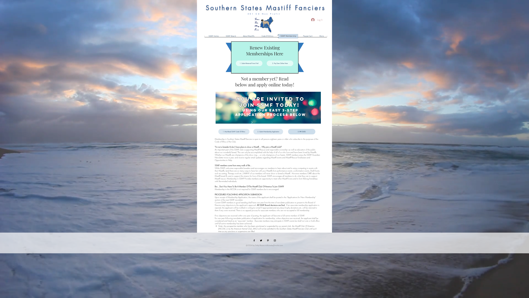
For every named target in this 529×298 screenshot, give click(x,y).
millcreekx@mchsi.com (274, 245)
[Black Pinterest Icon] (268, 240)
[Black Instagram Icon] (274, 240)
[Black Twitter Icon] (261, 240)
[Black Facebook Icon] (254, 240)
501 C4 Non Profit (265, 14)
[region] (268, 108)
